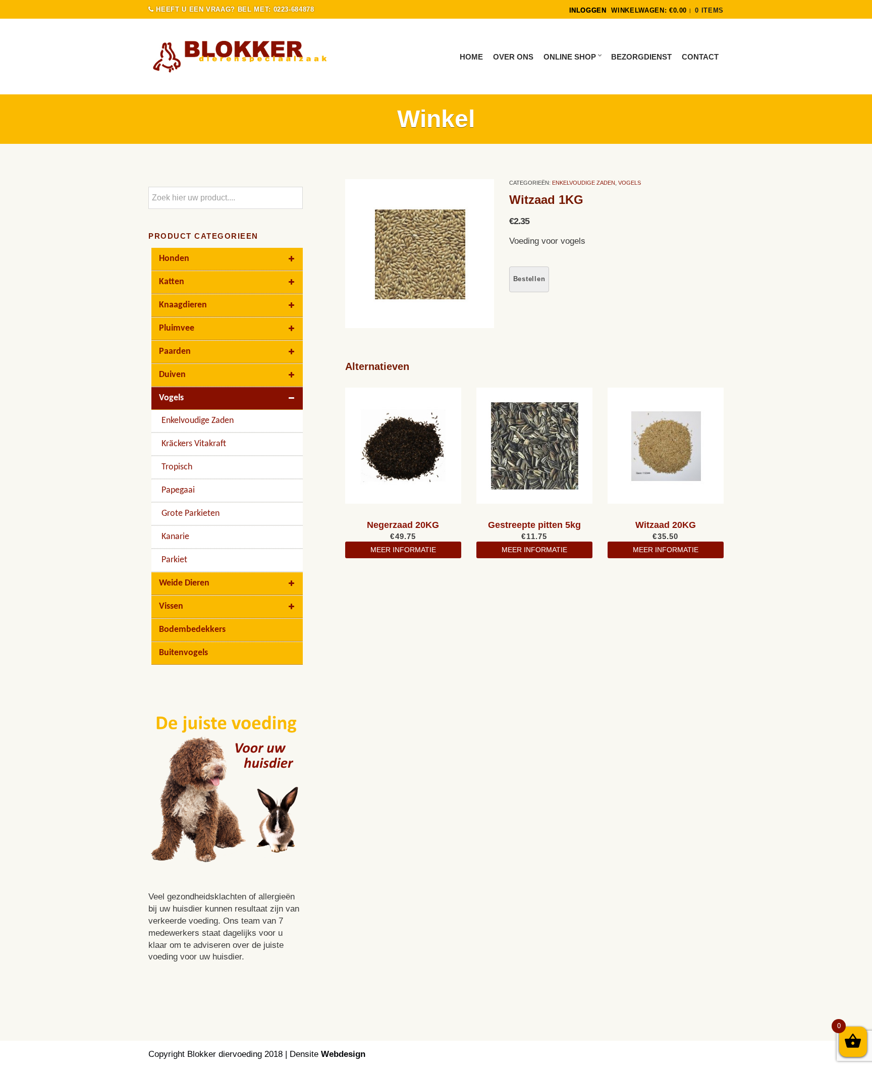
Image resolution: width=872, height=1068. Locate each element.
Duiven (172, 375)
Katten (171, 282)
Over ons (513, 56)
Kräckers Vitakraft (193, 444)
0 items (709, 10)
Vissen (171, 606)
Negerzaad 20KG (403, 525)
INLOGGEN (588, 10)
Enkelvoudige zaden (583, 183)
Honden (174, 258)
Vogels (629, 183)
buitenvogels (183, 653)
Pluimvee (176, 328)
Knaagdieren (183, 305)
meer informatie (403, 550)
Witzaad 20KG (665, 525)
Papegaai (178, 490)
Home (471, 56)
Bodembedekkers (192, 629)
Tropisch (176, 467)
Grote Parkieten (190, 513)
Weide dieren (184, 583)
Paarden (175, 351)
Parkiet (174, 560)
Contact (700, 56)
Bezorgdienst (641, 56)
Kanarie (175, 537)
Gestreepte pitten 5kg (534, 525)
